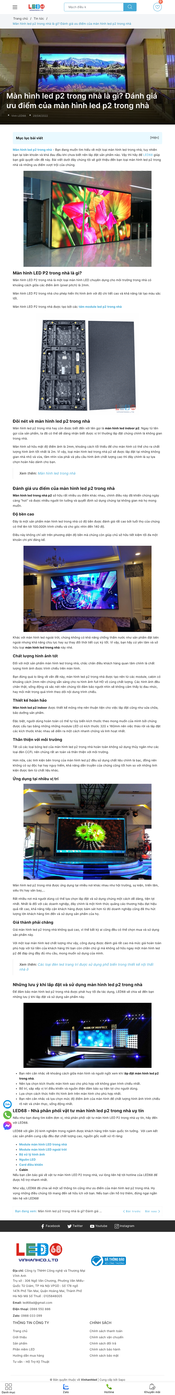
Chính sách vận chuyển (106, 1337)
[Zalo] (7, 1104)
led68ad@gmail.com (37, 1303)
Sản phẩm (20, 1343)
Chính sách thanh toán (106, 1331)
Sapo (121, 1380)
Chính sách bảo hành (105, 1349)
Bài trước (134, 1211)
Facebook (52, 1226)
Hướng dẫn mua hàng (28, 1355)
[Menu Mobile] (15, 6)
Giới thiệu (20, 1337)
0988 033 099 (31, 1316)
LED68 (148, 155)
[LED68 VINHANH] (36, 7)
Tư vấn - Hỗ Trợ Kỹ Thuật (31, 1362)
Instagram (126, 1226)
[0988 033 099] (7, 1115)
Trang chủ (20, 1331)
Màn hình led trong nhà (57, 473)
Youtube (100, 1226)
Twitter (77, 1226)
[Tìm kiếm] (130, 7)
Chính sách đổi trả (103, 1343)
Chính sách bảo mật (104, 1355)
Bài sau (151, 1211)
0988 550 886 (40, 1309)
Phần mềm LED (24, 1349)
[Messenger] (7, 1125)
